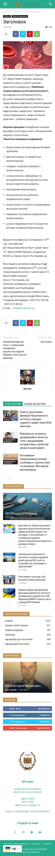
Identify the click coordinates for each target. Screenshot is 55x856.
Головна (7, 11)
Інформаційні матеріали (9, 440)
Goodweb (47, 843)
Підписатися (43, 728)
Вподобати (44, 708)
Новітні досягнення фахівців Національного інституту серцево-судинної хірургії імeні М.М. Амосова (36, 419)
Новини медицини (32, 11)
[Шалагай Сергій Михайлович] (27, 677)
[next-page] (10, 477)
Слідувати (44, 715)
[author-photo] (27, 384)
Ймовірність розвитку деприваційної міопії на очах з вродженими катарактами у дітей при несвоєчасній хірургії (34, 440)
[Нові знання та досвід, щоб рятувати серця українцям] (9, 579)
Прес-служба (11, 690)
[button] (5, 4)
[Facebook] (16, 34)
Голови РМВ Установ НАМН (17, 682)
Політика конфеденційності (16, 843)
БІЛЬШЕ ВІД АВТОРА (35, 404)
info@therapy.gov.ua (23, 308)
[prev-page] (5, 477)
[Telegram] (32, 832)
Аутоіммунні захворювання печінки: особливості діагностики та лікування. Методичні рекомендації (35, 462)
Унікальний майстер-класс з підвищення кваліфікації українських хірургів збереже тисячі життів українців (15, 349)
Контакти (35, 843)
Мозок (27, 388)
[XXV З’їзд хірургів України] (27, 506)
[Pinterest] (30, 34)
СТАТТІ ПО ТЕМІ (13, 404)
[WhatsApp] (37, 34)
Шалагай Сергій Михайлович (23, 685)
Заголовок (46, 341)
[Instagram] (23, 832)
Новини (17, 11)
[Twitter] (23, 34)
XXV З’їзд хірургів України (21, 513)
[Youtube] (40, 832)
